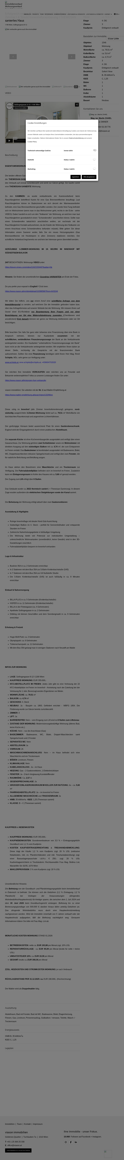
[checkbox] (94, 150)
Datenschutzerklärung (76, 138)
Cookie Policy (32, 142)
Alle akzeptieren (89, 177)
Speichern (75, 177)
